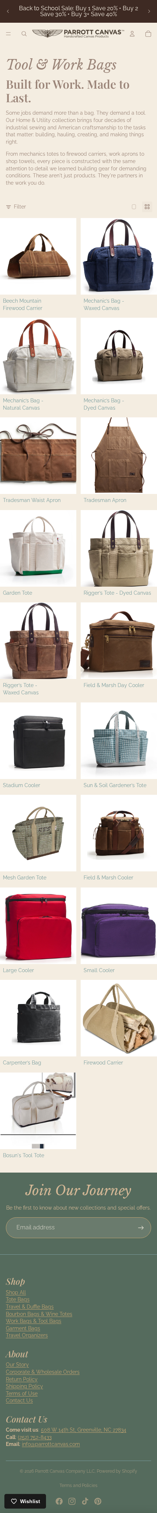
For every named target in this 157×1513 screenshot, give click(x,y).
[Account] (132, 34)
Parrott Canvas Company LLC (65, 1471)
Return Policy (22, 1379)
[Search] (24, 34)
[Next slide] (149, 11)
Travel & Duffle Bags (30, 1307)
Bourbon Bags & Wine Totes (39, 1314)
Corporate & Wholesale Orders (43, 1372)
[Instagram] (72, 1501)
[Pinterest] (97, 1501)
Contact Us (19, 1400)
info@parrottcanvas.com (51, 1444)
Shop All (16, 1292)
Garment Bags (23, 1328)
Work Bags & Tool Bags (33, 1321)
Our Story (17, 1365)
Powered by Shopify (117, 1471)
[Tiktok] (85, 1501)
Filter (20, 207)
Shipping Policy (24, 1386)
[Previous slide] (8, 11)
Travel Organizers (27, 1335)
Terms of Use (22, 1393)
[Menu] (8, 33)
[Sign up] (141, 1228)
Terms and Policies (78, 1485)
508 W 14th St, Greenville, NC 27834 (83, 1430)
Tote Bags (18, 1299)
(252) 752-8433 (34, 1437)
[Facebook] (59, 1501)
